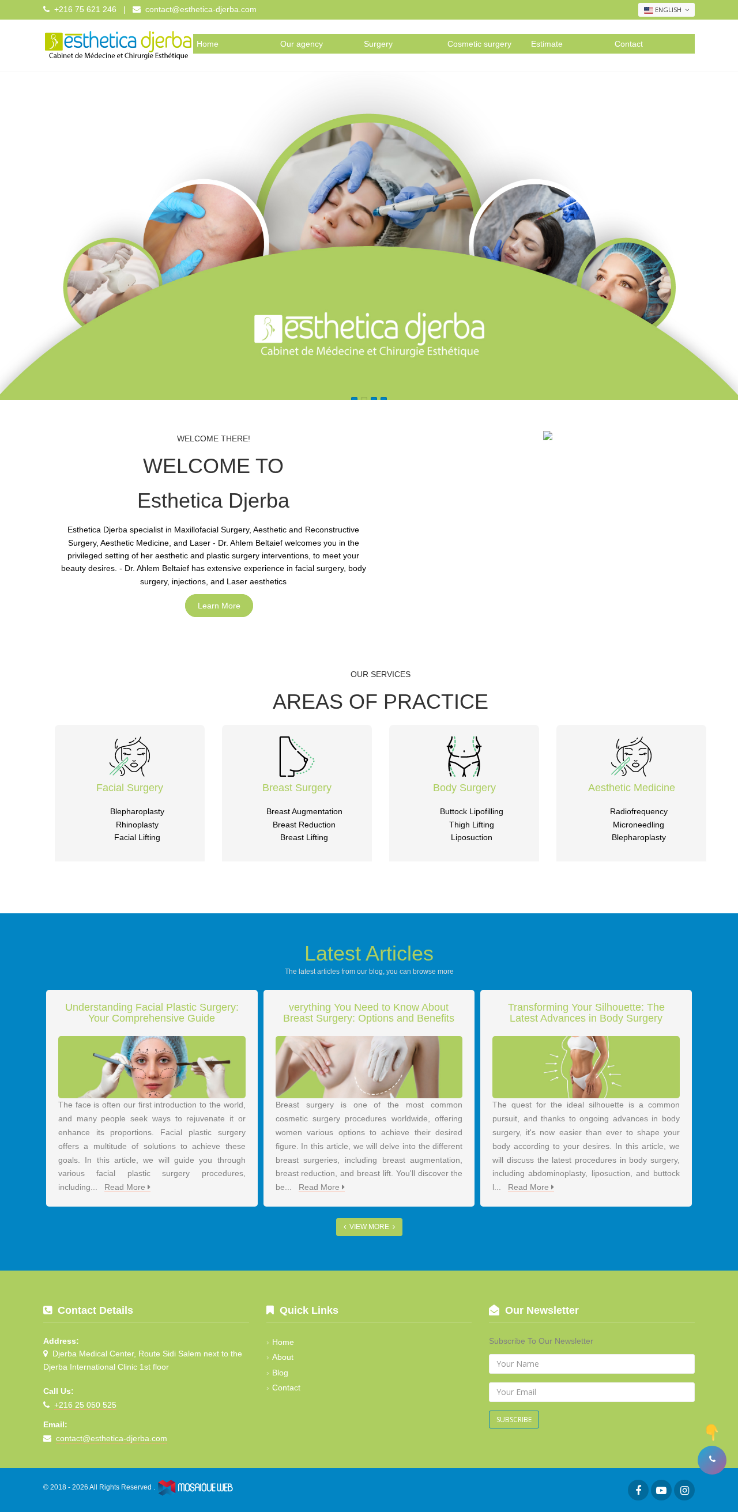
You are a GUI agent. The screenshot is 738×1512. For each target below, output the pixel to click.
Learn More (219, 605)
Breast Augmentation (304, 811)
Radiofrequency (639, 811)
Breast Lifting (304, 837)
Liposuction (471, 837)
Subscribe (514, 1419)
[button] (712, 1460)
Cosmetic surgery (479, 43)
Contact (629, 43)
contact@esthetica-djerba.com (201, 9)
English (668, 9)
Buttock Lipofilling (471, 811)
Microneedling (638, 824)
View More (369, 1227)
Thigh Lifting (471, 824)
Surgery (378, 43)
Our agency (301, 43)
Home (208, 43)
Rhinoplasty (137, 824)
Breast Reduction (304, 824)
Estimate (547, 43)
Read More (126, 1187)
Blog (280, 1372)
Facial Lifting (137, 837)
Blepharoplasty (137, 811)
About (282, 1357)
